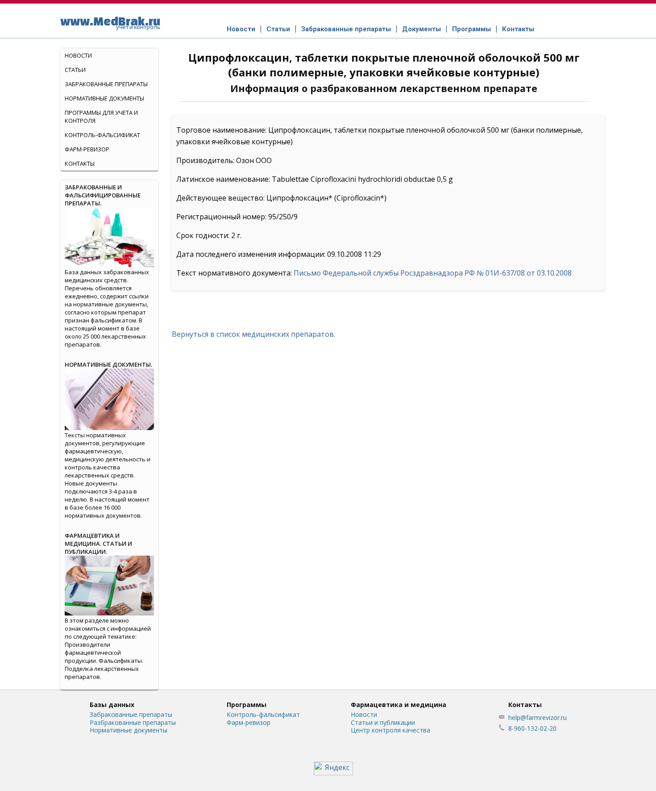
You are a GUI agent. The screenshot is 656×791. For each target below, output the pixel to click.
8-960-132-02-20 (532, 728)
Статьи (278, 29)
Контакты (518, 29)
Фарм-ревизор (87, 149)
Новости (241, 29)
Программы (471, 29)
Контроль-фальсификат (263, 714)
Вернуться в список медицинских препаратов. (253, 334)
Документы (421, 29)
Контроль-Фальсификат (102, 135)
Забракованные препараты (346, 29)
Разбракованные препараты (133, 722)
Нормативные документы (104, 98)
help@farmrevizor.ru (537, 717)
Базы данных (112, 704)
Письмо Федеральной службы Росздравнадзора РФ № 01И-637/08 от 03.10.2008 (433, 273)
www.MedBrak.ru (110, 22)
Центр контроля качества (390, 730)
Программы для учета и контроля (101, 117)
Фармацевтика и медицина (398, 704)
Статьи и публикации (383, 722)
